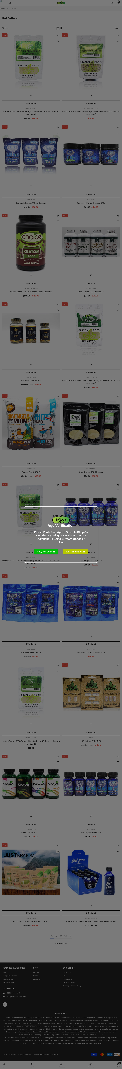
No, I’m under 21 (75, 551)
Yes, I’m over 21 (46, 551)
